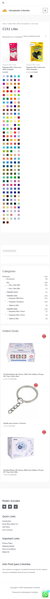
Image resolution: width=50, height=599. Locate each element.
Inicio (4, 24)
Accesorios (11, 279)
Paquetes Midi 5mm (16, 298)
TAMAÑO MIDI (12, 296)
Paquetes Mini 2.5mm (17, 311)
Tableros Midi (14, 305)
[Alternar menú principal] (45, 10)
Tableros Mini (14, 319)
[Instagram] (4, 507)
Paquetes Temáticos (16, 302)
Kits (8, 282)
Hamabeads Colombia (19, 10)
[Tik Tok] (16, 507)
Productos (6, 276)
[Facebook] (10, 507)
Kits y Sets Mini (14, 288)
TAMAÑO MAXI (12, 292)
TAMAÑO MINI (12, 309)
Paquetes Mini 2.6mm (17, 315)
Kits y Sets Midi (14, 285)
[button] (3, 2)
